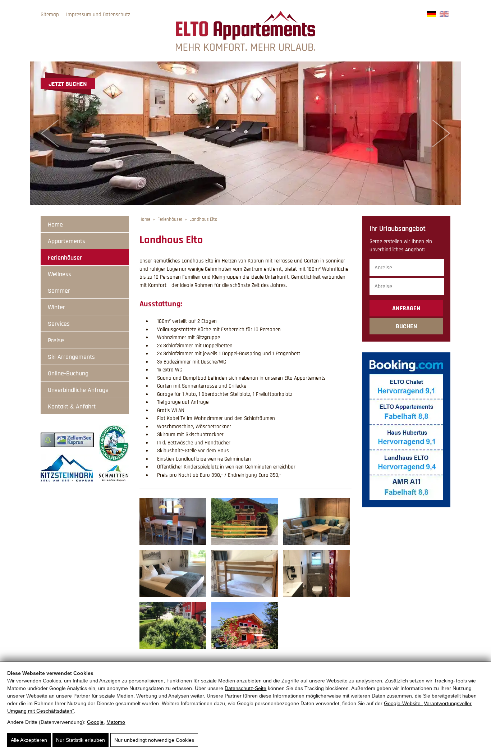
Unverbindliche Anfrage (78, 390)
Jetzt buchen (68, 84)
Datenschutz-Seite (245, 688)
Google (95, 722)
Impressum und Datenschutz (98, 14)
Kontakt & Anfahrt (72, 406)
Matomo (115, 722)
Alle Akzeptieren (29, 740)
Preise (56, 340)
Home (55, 224)
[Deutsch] (431, 15)
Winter (56, 307)
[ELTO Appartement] (245, 49)
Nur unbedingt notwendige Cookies (154, 740)
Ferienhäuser (65, 257)
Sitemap (50, 14)
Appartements (66, 241)
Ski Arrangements (71, 357)
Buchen (406, 326)
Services (59, 324)
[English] (444, 15)
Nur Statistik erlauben (80, 740)
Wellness (59, 274)
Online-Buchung (68, 373)
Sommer (59, 291)
